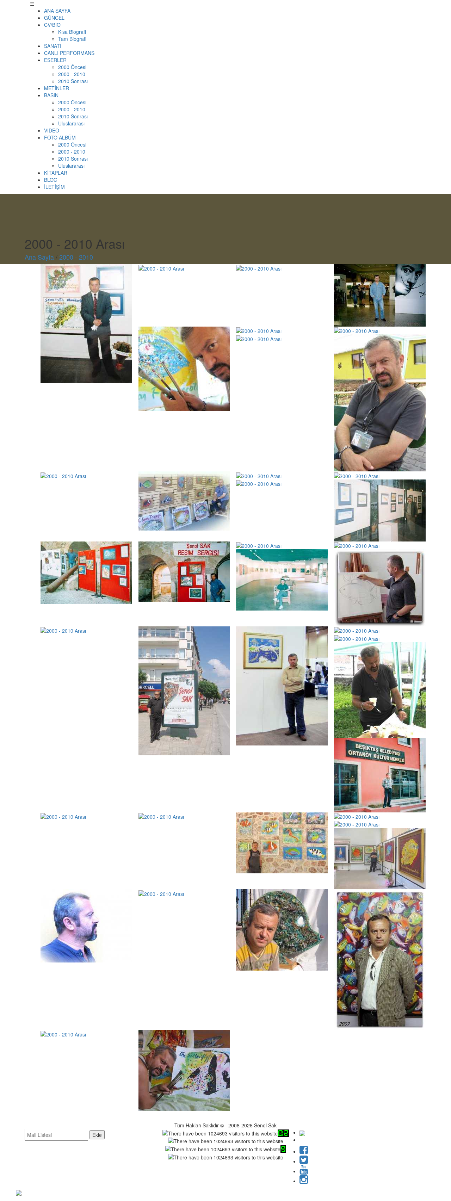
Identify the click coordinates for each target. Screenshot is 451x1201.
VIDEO (51, 130)
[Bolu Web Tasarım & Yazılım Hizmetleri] (19, 1191)
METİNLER (56, 88)
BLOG (50, 179)
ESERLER (55, 59)
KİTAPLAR (55, 172)
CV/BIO (52, 24)
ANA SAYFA (57, 10)
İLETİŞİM (54, 186)
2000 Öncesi (72, 66)
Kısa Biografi (72, 31)
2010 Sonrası (73, 81)
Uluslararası (71, 123)
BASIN (51, 95)
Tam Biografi (72, 38)
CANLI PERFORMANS (69, 52)
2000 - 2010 (71, 74)
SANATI (52, 45)
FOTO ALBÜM (60, 137)
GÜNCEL (54, 17)
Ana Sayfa (39, 256)
